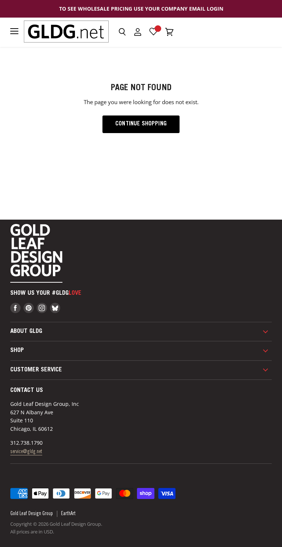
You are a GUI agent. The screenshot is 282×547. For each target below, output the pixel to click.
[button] (122, 31)
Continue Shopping (141, 124)
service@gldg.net (26, 452)
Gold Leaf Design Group (31, 514)
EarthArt (68, 514)
